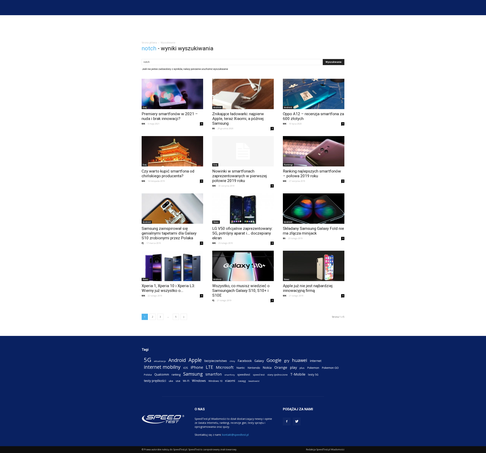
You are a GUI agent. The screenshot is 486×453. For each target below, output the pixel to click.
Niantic (240, 367)
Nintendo (254, 367)
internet (315, 361)
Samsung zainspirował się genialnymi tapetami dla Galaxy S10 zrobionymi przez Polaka (169, 233)
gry (286, 360)
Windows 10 (215, 381)
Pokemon (313, 367)
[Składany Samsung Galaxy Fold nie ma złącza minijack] (313, 208)
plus (302, 367)
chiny (232, 361)
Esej (145, 107)
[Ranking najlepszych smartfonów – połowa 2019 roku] (313, 151)
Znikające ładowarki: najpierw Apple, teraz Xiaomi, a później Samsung (238, 119)
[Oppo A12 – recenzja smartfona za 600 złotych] (313, 94)
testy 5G (313, 374)
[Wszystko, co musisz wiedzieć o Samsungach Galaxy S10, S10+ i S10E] (243, 266)
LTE (209, 367)
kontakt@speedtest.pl (235, 434)
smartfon (213, 374)
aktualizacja (160, 361)
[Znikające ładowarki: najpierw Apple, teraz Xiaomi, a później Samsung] (243, 94)
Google (274, 360)
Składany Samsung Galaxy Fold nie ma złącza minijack (313, 231)
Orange (280, 367)
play (293, 367)
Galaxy (259, 361)
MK (143, 123)
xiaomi (230, 381)
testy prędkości (155, 381)
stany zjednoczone (277, 374)
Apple (195, 360)
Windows (199, 381)
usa (178, 381)
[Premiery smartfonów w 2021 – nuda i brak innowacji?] (172, 94)
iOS (185, 367)
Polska (148, 374)
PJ (143, 243)
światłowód (253, 381)
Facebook (245, 361)
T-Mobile (297, 374)
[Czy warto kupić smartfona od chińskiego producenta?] (172, 151)
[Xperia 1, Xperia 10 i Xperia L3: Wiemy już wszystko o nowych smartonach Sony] (172, 266)
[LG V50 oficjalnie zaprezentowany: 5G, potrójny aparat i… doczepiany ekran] (243, 208)
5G (147, 360)
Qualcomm (161, 375)
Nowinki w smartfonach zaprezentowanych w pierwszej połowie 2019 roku (239, 176)
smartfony (229, 374)
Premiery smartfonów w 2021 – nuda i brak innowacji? (170, 116)
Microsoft (225, 367)
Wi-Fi (186, 381)
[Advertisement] (243, 28)
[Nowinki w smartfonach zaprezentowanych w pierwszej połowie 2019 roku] (243, 151)
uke (171, 381)
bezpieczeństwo (215, 361)
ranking (176, 374)
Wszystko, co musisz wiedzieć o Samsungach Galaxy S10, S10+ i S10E (241, 291)
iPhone (197, 367)
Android (217, 107)
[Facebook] (286, 421)
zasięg (242, 381)
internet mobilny (162, 367)
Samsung (193, 374)
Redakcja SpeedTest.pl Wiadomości (325, 449)
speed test (259, 374)
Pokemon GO (330, 367)
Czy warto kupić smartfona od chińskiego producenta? (168, 173)
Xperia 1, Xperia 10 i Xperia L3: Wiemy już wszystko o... (168, 288)
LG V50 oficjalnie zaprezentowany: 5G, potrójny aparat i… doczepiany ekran (242, 233)
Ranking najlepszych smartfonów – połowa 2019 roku (312, 173)
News (216, 222)
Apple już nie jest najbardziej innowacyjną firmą (308, 288)
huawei (299, 360)
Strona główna (149, 42)
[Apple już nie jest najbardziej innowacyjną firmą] (313, 266)
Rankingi (288, 164)
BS (213, 128)
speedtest (243, 374)
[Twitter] (297, 421)
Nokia (267, 367)
